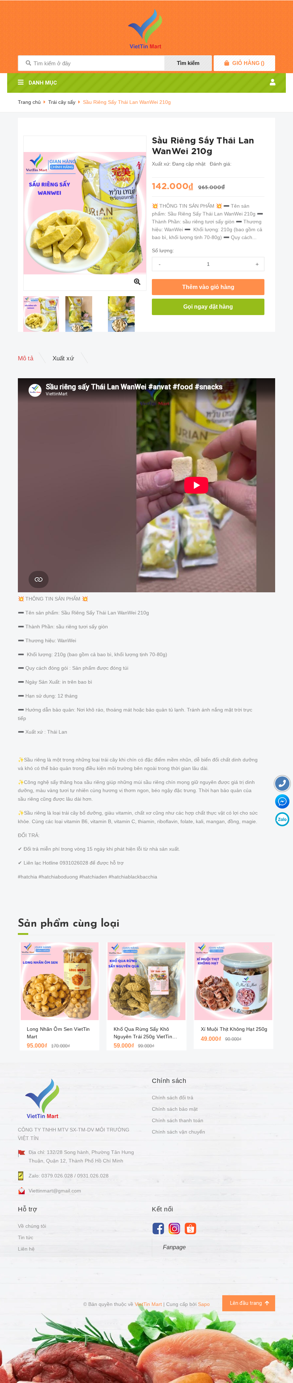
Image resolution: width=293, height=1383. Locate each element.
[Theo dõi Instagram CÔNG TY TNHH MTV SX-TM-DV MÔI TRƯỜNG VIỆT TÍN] (174, 1228)
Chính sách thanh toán (177, 1120)
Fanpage (174, 1247)
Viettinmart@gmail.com (55, 1191)
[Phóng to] (137, 281)
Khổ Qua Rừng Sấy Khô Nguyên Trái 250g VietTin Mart (143, 1033)
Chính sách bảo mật (175, 1109)
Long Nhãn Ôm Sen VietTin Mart (58, 1032)
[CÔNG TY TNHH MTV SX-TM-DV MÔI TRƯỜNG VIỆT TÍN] (44, 1098)
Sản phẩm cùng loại (68, 923)
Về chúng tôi (32, 1226)
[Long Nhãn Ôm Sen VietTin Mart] (59, 981)
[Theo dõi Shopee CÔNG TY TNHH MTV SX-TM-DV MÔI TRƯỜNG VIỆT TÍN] (190, 1228)
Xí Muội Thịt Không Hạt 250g (234, 1029)
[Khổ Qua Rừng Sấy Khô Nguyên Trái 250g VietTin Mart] (146, 981)
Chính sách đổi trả (172, 1097)
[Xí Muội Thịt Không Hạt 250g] (233, 981)
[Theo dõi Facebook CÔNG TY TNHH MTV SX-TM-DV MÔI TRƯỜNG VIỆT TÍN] (158, 1228)
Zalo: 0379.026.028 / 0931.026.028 (69, 1176)
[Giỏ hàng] (226, 63)
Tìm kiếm (188, 63)
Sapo (204, 1304)
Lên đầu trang (246, 1303)
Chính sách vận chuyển (178, 1132)
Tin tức (25, 1237)
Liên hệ (26, 1249)
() (248, 63)
